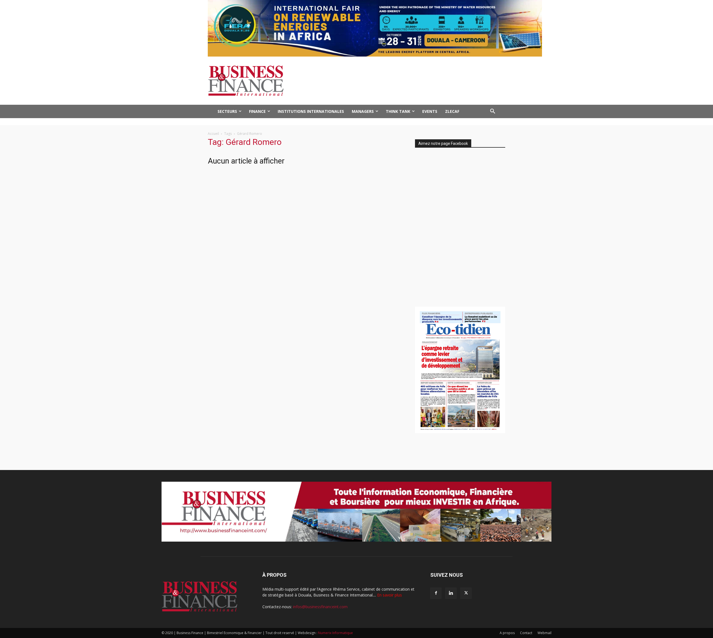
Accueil (213, 133)
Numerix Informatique (335, 632)
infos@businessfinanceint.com (320, 606)
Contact (526, 632)
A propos (507, 632)
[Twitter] (466, 593)
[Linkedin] (450, 593)
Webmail (544, 632)
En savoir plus (389, 595)
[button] (492, 111)
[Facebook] (435, 593)
